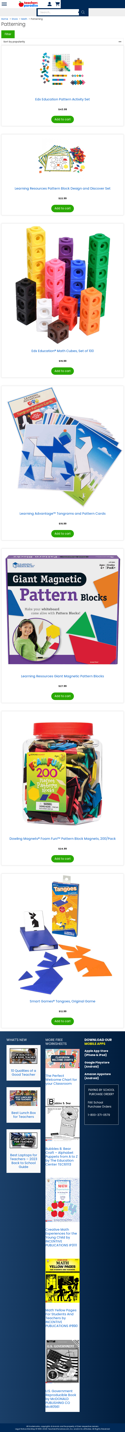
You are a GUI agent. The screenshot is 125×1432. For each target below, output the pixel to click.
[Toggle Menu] (4, 4)
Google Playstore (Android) (96, 1065)
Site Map (31, 1429)
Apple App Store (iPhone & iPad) (96, 1053)
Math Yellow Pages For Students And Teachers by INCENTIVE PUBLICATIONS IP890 (61, 1318)
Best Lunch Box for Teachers (23, 1114)
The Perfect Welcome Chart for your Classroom (61, 1080)
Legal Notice (21, 1429)
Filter (8, 34)
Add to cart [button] (63, 119)
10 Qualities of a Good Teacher (23, 1072)
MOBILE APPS (94, 1043)
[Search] (83, 12)
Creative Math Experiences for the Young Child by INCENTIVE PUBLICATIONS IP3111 (61, 1237)
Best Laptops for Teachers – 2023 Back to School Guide (23, 1161)
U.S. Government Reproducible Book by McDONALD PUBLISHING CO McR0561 (60, 1399)
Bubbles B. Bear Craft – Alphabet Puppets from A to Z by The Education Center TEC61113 (61, 1156)
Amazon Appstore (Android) (97, 1076)
